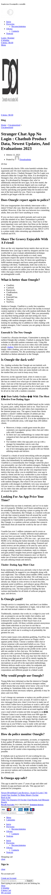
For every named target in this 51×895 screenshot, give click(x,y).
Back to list (5, 797)
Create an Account (8, 878)
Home (3, 125)
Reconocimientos (19, 26)
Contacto (15, 31)
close (3, 859)
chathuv (10, 347)
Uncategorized (14, 125)
